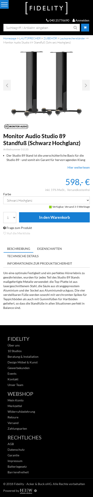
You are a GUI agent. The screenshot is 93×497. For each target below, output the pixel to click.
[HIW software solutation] (26, 490)
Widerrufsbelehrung (21, 411)
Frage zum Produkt (19, 228)
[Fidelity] (46, 8)
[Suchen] (75, 27)
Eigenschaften (49, 248)
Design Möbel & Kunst (23, 362)
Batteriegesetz (17, 466)
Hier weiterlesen (78, 167)
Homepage (9, 38)
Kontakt (13, 379)
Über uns (14, 345)
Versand (13, 423)
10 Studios (15, 351)
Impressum (15, 461)
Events (12, 373)
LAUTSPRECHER (30, 38)
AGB (11, 444)
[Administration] (35, 490)
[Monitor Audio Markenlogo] (46, 126)
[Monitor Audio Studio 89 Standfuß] (46, 84)
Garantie (13, 455)
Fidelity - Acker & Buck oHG (32, 484)
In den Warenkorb (54, 217)
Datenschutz (16, 449)
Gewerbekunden (19, 368)
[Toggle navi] (4, 4)
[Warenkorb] (85, 27)
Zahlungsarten (17, 428)
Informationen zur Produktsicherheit (39, 263)
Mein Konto (16, 400)
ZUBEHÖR (50, 38)
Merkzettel (15, 406)
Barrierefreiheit (18, 472)
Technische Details (22, 256)
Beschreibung (18, 248)
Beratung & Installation (23, 356)
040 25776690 (59, 20)
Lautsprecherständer (72, 38)
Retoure (13, 417)
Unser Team (15, 385)
